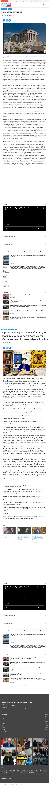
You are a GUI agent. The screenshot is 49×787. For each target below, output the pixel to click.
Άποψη (3, 718)
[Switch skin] (41, 5)
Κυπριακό (3, 772)
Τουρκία (38, 772)
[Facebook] (4, 20)
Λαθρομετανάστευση (14, 772)
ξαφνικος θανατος (9, 774)
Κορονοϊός (45, 770)
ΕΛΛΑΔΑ (18, 770)
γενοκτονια (3, 774)
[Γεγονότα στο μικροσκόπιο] (6, 5)
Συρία (26, 772)
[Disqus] (24, 185)
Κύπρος (3, 729)
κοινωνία (3, 727)
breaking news (4, 714)
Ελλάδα (3, 721)
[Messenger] (9, 20)
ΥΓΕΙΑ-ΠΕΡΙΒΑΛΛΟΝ (6, 732)
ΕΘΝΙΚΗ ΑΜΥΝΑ (12, 770)
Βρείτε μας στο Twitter (8, 244)
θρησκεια (3, 723)
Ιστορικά (3, 725)
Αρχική (46, 784)
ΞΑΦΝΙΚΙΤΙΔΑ (21, 772)
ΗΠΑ (40, 770)
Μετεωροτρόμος (5, 731)
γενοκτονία (42, 772)
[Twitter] (7, 20)
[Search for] (43, 5)
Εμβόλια (36, 770)
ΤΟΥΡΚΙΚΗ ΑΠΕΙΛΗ (32, 772)
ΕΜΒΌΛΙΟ (23, 770)
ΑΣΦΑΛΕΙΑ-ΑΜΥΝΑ (5, 770)
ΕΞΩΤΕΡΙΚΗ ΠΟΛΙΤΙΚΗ (30, 770)
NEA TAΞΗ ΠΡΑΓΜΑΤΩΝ (6, 716)
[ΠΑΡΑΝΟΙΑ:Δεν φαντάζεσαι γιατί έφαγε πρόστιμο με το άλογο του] (24, 760)
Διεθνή (3, 719)
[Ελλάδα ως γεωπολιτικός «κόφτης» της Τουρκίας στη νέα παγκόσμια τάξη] (40, 760)
